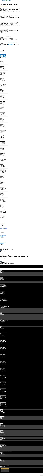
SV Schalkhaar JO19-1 (3, 335)
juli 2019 (1, 161)
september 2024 (2, 86)
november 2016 (2, 199)
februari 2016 (2, 209)
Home (1, 270)
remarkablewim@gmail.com (12, 42)
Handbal (1, 415)
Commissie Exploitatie (3, 298)
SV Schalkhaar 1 (2, 328)
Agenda (1, 273)
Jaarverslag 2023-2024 (3, 278)
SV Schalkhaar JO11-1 (3, 377)
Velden (1, 456)
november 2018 (2, 171)
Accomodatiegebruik (3, 457)
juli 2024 (1, 89)
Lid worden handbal (3, 443)
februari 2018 (2, 182)
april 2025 (1, 78)
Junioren (1, 333)
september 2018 (2, 173)
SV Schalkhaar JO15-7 (3, 363)
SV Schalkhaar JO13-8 (3, 375)
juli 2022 (1, 118)
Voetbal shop (3, 470)
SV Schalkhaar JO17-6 (3, 350)
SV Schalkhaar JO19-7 (3, 342)
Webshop (2, 468)
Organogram (2, 308)
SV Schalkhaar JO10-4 (3, 388)
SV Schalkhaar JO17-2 (3, 346)
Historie (1, 311)
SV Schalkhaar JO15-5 (3, 361)
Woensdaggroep (2, 433)
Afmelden (1, 411)
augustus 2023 (2, 102)
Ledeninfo (1, 439)
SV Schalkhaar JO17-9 (3, 354)
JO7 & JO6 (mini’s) (2, 408)
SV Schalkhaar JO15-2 (3, 357)
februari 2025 (2, 80)
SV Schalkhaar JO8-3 (3, 402)
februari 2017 (2, 195)
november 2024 (2, 84)
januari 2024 (2, 96)
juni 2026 (1, 61)
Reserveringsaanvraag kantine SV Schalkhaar (6, 451)
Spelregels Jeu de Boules (3, 438)
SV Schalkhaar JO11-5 (3, 382)
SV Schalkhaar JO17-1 (3, 345)
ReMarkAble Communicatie (4, 5)
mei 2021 (1, 135)
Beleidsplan (1, 277)
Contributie (1, 423)
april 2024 (1, 92)
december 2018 (2, 170)
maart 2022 (1, 123)
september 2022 (2, 115)
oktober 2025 (2, 71)
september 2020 (2, 144)
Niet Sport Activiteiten (3, 304)
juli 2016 (1, 204)
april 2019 (1, 165)
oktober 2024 (2, 85)
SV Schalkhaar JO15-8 (3, 364)
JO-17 (1, 343)
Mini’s (1, 405)
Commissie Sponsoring (3, 299)
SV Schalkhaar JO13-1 (3, 367)
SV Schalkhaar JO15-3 (3, 359)
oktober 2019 (2, 158)
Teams (1, 326)
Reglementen (2, 279)
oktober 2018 (2, 172)
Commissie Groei (2, 294)
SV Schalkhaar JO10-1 (3, 384)
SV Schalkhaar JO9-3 (3, 394)
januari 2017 (1, 196)
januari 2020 (1, 154)
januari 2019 (1, 169)
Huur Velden (1, 459)
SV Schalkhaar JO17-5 (3, 349)
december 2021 (2, 126)
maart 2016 (1, 207)
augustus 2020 (2, 146)
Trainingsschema (2, 317)
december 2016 (2, 198)
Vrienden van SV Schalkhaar (4, 300)
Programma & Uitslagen (3, 315)
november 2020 (2, 142)
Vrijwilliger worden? (3, 447)
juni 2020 (1, 148)
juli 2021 (1, 132)
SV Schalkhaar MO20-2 (3, 332)
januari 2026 (1, 67)
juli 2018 (1, 176)
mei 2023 (1, 106)
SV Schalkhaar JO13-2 (3, 368)
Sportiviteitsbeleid (2, 291)
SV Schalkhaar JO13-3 (3, 369)
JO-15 (1, 355)
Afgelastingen (2, 318)
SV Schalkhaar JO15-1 (3, 356)
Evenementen (2, 453)
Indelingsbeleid (2, 325)
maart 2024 (1, 94)
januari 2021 (1, 140)
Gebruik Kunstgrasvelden (3, 458)
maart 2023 (1, 108)
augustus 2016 (2, 203)
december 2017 (2, 184)
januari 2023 (1, 111)
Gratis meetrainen (2, 422)
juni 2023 (1, 105)
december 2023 (2, 97)
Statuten (1, 280)
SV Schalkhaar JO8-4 (3, 403)
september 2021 (2, 130)
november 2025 (2, 69)
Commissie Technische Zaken (4, 296)
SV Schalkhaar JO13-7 (3, 374)
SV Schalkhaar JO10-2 (3, 385)
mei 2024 (1, 91)
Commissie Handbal (3, 292)
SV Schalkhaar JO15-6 (3, 362)
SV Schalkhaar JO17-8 (3, 353)
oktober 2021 (2, 129)
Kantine (1, 450)
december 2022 (2, 112)
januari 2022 (1, 125)
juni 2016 (1, 205)
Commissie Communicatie (3, 301)
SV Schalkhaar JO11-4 (3, 381)
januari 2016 (1, 210)
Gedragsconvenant (2, 307)
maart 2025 (1, 79)
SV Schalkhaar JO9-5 (3, 396)
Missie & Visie (2, 417)
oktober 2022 (2, 114)
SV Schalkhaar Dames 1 (3, 331)
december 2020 (2, 141)
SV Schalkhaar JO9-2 (3, 392)
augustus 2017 (2, 189)
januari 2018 (1, 183)
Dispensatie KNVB (2, 413)
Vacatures (1, 310)
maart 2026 (1, 65)
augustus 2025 (2, 73)
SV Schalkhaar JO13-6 (3, 373)
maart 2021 (1, 137)
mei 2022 (1, 120)
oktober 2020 (2, 143)
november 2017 (2, 186)
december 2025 (2, 68)
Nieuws (1, 272)
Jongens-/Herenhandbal (3, 426)
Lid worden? (1, 410)
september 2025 (2, 72)
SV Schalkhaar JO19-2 (3, 336)
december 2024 (2, 83)
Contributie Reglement (3, 412)
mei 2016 (1, 206)
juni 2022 (1, 119)
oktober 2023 (2, 100)
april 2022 (1, 121)
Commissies (1, 282)
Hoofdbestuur (2, 274)
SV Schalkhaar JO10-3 (3, 387)
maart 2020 (1, 152)
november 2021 (2, 128)
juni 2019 (1, 163)
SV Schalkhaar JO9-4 (3, 395)
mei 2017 (1, 192)
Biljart (1, 429)
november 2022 (2, 113)
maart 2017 (1, 194)
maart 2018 (1, 181)
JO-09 (1, 390)
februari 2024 (2, 95)
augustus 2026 (2, 59)
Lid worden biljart (2, 444)
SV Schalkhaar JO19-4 (3, 339)
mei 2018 (1, 178)
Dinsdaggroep (2, 432)
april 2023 (1, 107)
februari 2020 (2, 153)
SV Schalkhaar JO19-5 (3, 340)
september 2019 (2, 159)
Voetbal (1, 313)
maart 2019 (1, 166)
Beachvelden (2, 460)
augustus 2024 (2, 88)
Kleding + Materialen (3, 454)
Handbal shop (3, 471)
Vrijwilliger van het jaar (3, 449)
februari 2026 (2, 66)
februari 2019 (2, 167)
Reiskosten (1, 463)
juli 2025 (1, 74)
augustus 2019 (2, 160)
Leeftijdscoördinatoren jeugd (4, 287)
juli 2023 (1, 103)
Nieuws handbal (2, 416)
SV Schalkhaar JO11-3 (3, 380)
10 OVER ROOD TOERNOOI (3, 434)
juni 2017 (1, 190)
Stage (1, 446)
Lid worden (1, 409)
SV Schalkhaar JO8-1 (3, 399)
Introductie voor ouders (3, 285)
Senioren (1, 327)
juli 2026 (1, 60)
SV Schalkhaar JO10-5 (3, 389)
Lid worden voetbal (3, 442)
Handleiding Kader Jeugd (3, 286)
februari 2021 (2, 138)
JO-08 (1, 398)
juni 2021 (1, 134)
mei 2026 (1, 62)
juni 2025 (1, 75)
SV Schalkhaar (2, 271)
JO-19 (1, 334)
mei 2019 (1, 164)
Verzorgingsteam (2, 461)
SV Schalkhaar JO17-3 (3, 347)
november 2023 (2, 98)
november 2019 (2, 157)
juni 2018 (1, 177)
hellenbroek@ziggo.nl (11, 44)
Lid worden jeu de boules (3, 445)
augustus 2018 (2, 175)
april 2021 (1, 136)
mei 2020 (1, 149)
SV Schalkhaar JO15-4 (3, 360)
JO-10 (1, 383)
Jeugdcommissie (2, 284)
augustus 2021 (2, 131)
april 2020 (1, 150)
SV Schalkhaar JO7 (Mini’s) (3, 406)
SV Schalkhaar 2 (2, 329)
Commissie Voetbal (2, 283)
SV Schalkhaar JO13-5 (3, 371)
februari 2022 (2, 124)
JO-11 (0, 376)
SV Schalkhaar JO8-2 (3, 401)
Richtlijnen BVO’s (2, 289)
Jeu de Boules (2, 436)
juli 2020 (1, 147)
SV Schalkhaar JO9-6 (3, 397)
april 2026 (1, 63)
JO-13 (0, 366)
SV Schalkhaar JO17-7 (3, 352)
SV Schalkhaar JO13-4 (3, 370)
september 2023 (2, 101)
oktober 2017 (2, 187)
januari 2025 (1, 82)
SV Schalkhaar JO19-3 (3, 338)
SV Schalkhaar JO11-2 (3, 378)
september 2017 (2, 188)
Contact (1, 312)
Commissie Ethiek (2, 305)
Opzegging (1, 424)
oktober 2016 (2, 200)
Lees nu (1, 250)
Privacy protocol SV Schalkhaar (4, 306)
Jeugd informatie (2, 319)
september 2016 (2, 201)
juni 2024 (1, 90)
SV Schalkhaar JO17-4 (3, 348)
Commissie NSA (2, 303)
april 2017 (1, 193)
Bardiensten (1, 452)
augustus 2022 (2, 117)
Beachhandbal (2, 427)
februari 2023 (2, 109)
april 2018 (1, 180)
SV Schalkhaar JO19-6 (3, 341)
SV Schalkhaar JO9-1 (3, 391)
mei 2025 (1, 77)
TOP (0, 290)
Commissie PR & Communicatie (4, 297)
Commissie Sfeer (2, 293)
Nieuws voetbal (2, 314)
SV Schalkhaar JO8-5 (3, 404)
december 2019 (2, 155)
